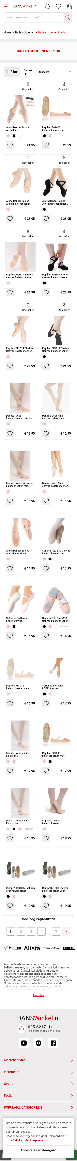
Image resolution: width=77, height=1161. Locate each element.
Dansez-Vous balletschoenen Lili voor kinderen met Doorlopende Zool (19, 417)
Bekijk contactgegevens (28, 1140)
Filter (14, 72)
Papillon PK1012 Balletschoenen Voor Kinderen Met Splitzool (18, 687)
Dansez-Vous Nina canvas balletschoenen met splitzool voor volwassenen (55, 484)
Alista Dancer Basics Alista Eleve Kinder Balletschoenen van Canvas (17, 552)
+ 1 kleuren (64, 626)
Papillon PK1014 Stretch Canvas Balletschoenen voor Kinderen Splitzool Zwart (55, 349)
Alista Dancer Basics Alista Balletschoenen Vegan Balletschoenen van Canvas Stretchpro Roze (18, 202)
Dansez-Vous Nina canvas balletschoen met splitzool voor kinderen (56, 417)
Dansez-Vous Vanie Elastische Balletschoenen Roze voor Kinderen (18, 754)
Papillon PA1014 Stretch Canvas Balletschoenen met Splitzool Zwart (55, 276)
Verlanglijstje (58, 6)
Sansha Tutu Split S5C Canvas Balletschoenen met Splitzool (55, 619)
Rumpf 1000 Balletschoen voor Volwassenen (20, 889)
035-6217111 (40, 1027)
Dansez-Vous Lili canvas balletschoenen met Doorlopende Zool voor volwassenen (20, 484)
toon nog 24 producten (38, 919)
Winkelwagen (69, 6)
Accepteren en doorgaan (38, 1150)
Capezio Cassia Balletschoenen (51, 822)
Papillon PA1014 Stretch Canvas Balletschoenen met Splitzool (19, 276)
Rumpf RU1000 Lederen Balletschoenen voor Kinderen (55, 889)
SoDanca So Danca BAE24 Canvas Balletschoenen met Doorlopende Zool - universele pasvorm (17, 619)
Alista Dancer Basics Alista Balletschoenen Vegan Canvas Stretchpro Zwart (56, 202)
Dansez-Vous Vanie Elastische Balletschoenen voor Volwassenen (17, 822)
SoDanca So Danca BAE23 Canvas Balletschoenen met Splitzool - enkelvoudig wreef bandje (54, 687)
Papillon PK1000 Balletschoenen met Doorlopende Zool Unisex (56, 754)
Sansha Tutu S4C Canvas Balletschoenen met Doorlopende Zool (56, 552)
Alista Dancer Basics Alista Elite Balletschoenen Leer (17, 129)
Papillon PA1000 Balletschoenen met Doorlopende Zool (53, 129)
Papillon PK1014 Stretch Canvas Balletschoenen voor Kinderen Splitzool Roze (19, 349)
